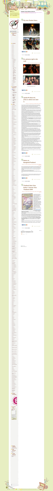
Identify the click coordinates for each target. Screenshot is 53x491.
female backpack (14, 332)
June (13, 64)
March (13, 80)
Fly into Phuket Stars (30, 20)
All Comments (23, 234)
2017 (12, 47)
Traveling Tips (13, 105)
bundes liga (13, 324)
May (13, 65)
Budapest (13, 278)
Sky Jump (13, 313)
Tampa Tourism (25, 489)
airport (13, 170)
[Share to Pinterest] (29, 54)
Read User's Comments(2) (37, 179)
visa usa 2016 (13, 264)
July (13, 63)
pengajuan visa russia (14, 347)
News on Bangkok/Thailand (14, 75)
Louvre (13, 299)
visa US (13, 261)
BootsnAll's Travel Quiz (14, 419)
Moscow (13, 202)
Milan (12, 304)
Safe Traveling (34, 164)
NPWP (13, 230)
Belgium (13, 195)
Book (12, 277)
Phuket (13, 117)
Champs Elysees (14, 283)
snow (12, 367)
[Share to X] (27, 54)
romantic (13, 359)
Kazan (13, 225)
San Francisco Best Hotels (29, 489)
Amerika (13, 157)
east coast (13, 331)
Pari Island (13, 205)
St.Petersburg (13, 237)
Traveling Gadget (14, 241)
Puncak (13, 309)
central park (13, 325)
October (14, 61)
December (14, 59)
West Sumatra (13, 243)
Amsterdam (13, 269)
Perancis (13, 182)
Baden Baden (13, 273)
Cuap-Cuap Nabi (14, 92)
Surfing (13, 318)
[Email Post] (25, 93)
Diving (13, 285)
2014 (12, 51)
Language (13, 298)
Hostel (13, 151)
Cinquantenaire (14, 284)
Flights (13, 113)
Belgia (13, 176)
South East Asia (14, 140)
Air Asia (13, 194)
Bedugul (13, 219)
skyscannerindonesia (14, 364)
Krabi (12, 125)
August (13, 62)
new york (13, 212)
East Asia (22, 9)
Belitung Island (13, 180)
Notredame (13, 231)
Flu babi (13, 223)
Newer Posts (23, 230)
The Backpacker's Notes (14, 95)
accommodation (14, 209)
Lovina (13, 229)
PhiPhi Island (13, 152)
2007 (12, 85)
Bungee (13, 279)
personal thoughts (14, 109)
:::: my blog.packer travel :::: (14, 90)
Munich (13, 168)
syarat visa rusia (14, 257)
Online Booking (14, 305)
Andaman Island (14, 158)
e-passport (13, 330)
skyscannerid (13, 363)
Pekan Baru (13, 169)
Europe (26, 9)
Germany (13, 123)
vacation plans (13, 119)
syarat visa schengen (14, 258)
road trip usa (13, 358)
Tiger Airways (13, 319)
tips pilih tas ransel (14, 377)
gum (12, 336)
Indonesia (13, 131)
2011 (12, 55)
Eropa (12, 111)
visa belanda (13, 383)
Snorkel (13, 314)
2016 (12, 174)
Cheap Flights (13, 138)
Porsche (13, 235)
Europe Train (13, 144)
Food (12, 290)
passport (13, 189)
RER (12, 236)
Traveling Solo (13, 124)
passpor (13, 213)
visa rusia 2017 (14, 384)
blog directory (25, 246)
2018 (12, 46)
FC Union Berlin (14, 289)
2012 (12, 54)
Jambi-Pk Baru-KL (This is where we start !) (30, 99)
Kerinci (13, 201)
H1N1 (12, 200)
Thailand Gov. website (38, 209)
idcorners (13, 338)
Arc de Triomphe (14, 272)
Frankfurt (13, 291)
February (14, 81)
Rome (12, 310)
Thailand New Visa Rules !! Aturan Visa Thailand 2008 (30, 187)
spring (12, 368)
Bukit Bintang (13, 196)
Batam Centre (13, 218)
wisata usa (13, 268)
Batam (13, 162)
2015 (12, 50)
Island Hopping (14, 224)
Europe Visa (13, 139)
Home (19, 9)
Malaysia (13, 129)
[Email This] (26, 54)
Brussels (13, 150)
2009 (12, 58)
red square (13, 357)
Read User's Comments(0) (37, 91)
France (13, 145)
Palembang (13, 181)
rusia (12, 190)
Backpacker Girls (25, 3)
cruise (12, 326)
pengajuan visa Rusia (14, 345)
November (14, 60)
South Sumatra (13, 146)
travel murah (13, 378)
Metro (12, 303)
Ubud (12, 188)
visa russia (13, 385)
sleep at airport (13, 366)
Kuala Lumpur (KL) (31, 103)
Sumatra (13, 130)
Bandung (13, 175)
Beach (13, 163)
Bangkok (13, 118)
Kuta (34, 103)
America (13, 217)
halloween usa (13, 337)
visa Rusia (13, 260)
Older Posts (40, 230)
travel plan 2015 (14, 379)
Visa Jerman (13, 242)
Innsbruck (13, 297)
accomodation (13, 134)
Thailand (37, 164)
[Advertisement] (15, 432)
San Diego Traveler (34, 489)
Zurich (12, 320)
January (14, 82)
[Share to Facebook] (28, 54)
